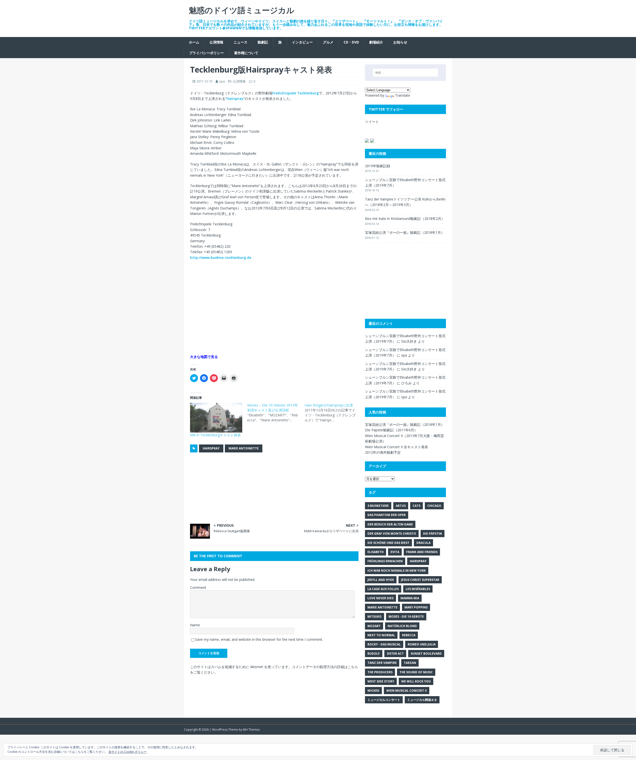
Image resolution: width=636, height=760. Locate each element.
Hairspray (235, 98)
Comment (198, 587)
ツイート (372, 121)
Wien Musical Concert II (406, 690)
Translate (402, 95)
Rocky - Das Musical (384, 644)
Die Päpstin (432, 533)
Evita (395, 552)
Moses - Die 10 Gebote (406, 616)
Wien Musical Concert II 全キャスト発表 (396, 446)
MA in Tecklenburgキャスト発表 (215, 435)
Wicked (373, 690)
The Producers (380, 672)
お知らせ (400, 42)
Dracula (423, 543)
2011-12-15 (204, 81)
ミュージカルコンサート (383, 700)
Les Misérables (418, 589)
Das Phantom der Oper (386, 515)
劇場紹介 (376, 42)
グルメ (328, 42)
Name (195, 625)
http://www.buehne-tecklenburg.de (220, 257)
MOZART (374, 626)
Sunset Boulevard (426, 653)
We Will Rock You (416, 681)
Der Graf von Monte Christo (391, 533)
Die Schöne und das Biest (388, 543)
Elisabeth (375, 552)
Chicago (434, 506)
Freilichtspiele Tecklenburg (295, 93)
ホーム (194, 42)
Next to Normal (381, 635)
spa (222, 81)
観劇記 (263, 42)
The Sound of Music (416, 672)
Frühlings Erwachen (385, 561)
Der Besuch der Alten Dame (390, 524)
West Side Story (380, 681)
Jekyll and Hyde (380, 580)
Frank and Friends (421, 552)
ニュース (240, 42)
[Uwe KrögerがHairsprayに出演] (333, 413)
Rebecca (408, 635)
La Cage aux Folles (383, 589)
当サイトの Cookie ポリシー (127, 752)
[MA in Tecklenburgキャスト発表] (216, 418)
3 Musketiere (378, 506)
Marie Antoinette (244, 448)
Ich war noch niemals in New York (396, 570)
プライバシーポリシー (206, 52)
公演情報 (216, 42)
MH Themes (251, 729)
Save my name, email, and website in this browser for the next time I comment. (259, 639)
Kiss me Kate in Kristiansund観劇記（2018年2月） (405, 218)
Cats (416, 506)
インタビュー (302, 42)
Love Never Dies (380, 598)
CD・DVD (351, 42)
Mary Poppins (416, 607)
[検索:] (405, 72)
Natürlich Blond (402, 626)
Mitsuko (374, 616)
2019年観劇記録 (377, 165)
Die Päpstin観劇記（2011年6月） (391, 430)
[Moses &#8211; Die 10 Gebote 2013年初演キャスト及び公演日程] (275, 413)
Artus (401, 506)
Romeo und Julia (422, 644)
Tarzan (410, 663)
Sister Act (395, 653)
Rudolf (373, 653)
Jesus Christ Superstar (420, 580)
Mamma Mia (409, 598)
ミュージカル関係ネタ (422, 700)
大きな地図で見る (204, 356)
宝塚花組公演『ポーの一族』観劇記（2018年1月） (404, 232)
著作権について (246, 52)
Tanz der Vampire (382, 663)
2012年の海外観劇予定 (383, 452)
